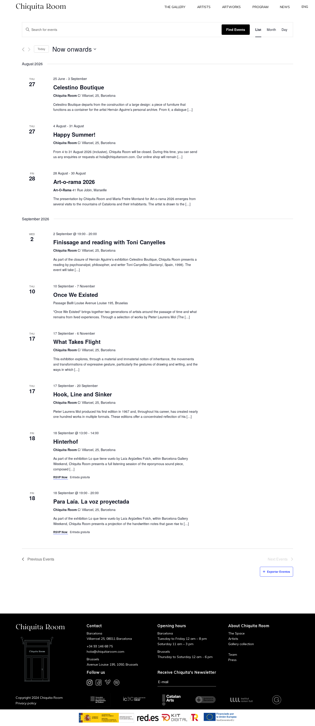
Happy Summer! (74, 134)
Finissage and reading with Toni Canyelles (109, 242)
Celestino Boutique (78, 87)
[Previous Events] (23, 49)
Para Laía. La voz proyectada (91, 501)
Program (260, 7)
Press (232, 660)
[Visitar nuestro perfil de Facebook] (98, 683)
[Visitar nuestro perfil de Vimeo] (107, 683)
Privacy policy (26, 703)
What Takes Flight (77, 341)
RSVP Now (60, 477)
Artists (204, 7)
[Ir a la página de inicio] (79, 6)
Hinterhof (65, 441)
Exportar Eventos (278, 572)
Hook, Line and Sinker (82, 394)
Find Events (235, 29)
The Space (236, 633)
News (285, 7)
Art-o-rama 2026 (74, 182)
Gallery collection (241, 644)
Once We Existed (75, 294)
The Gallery (174, 7)
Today (41, 49)
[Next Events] (29, 49)
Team (232, 654)
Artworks (231, 7)
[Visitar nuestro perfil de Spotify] (116, 683)
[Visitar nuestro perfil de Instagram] (89, 683)
